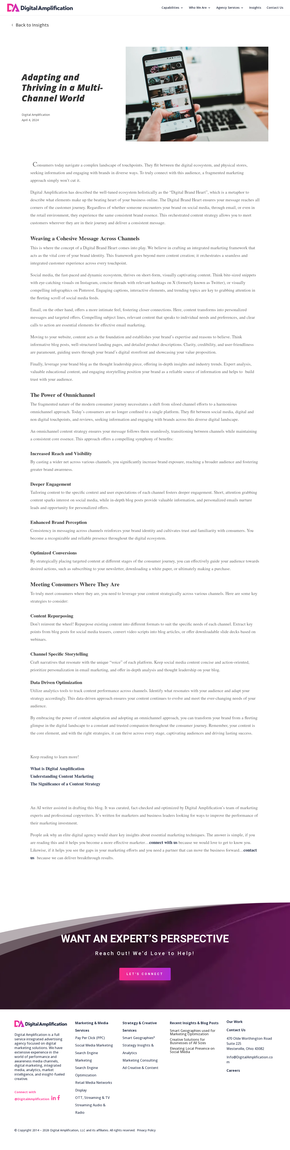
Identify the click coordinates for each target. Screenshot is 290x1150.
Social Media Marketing (94, 1045)
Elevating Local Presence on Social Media (192, 1050)
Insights (255, 8)
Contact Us (275, 8)
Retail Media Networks (93, 1082)
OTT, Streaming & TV (92, 1097)
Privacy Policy (146, 1130)
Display (81, 1090)
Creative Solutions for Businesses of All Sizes (188, 1041)
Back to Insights (32, 25)
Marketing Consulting (140, 1060)
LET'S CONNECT (145, 974)
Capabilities (170, 8)
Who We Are (198, 8)
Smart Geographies (138, 1037)
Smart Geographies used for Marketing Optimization (192, 1032)
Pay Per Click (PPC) (90, 1037)
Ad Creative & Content (140, 1067)
